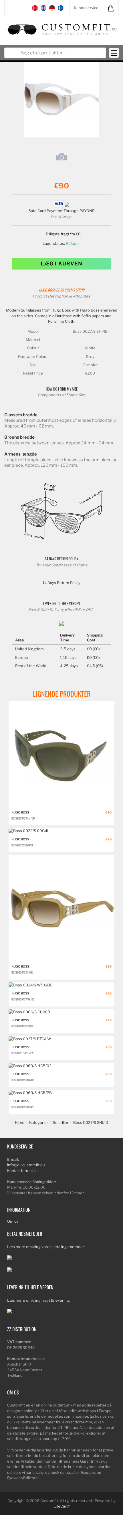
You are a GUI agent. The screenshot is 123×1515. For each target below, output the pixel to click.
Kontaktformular (21, 1170)
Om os (13, 1221)
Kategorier (38, 1122)
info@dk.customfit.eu (26, 1165)
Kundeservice (86, 7)
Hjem (19, 1122)
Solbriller (60, 1122)
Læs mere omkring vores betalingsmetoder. (46, 1246)
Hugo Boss (47, 290)
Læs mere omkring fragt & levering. (38, 1300)
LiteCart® (61, 1506)
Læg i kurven (61, 264)
